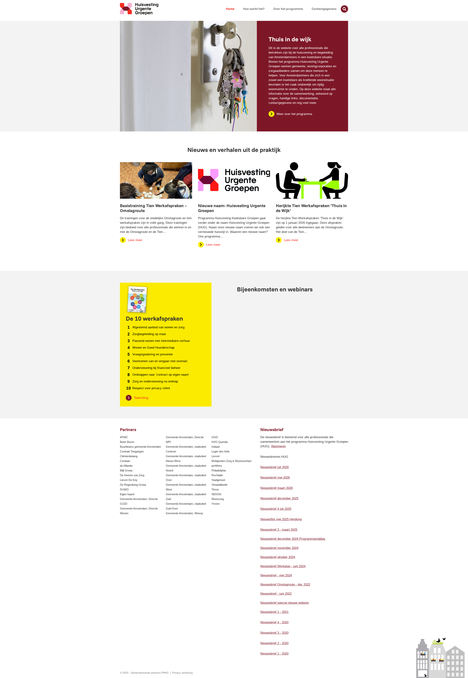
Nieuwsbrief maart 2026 (276, 488)
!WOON (216, 494)
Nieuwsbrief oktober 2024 (277, 557)
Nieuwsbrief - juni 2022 (276, 593)
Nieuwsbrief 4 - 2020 (274, 622)
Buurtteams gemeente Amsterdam (140, 446)
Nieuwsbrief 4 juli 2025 (275, 509)
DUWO (124, 489)
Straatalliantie (219, 484)
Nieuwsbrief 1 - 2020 (274, 653)
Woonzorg (218, 499)
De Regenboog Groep (133, 484)
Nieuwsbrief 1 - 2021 (274, 612)
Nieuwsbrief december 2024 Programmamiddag (292, 539)
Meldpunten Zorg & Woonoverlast (231, 460)
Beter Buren (127, 441)
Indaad (216, 446)
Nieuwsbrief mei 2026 (275, 477)
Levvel (215, 456)
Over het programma (288, 9)
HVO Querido (220, 441)
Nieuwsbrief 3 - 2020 (274, 632)
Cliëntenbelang (128, 456)
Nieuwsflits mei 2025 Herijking (281, 519)
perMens (217, 465)
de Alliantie (126, 465)
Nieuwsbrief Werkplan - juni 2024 (282, 566)
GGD (215, 437)
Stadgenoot (218, 479)
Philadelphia (219, 470)
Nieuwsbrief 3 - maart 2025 (278, 529)
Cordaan (125, 460)
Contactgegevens (324, 9)
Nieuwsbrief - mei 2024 (276, 575)
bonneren (279, 446)
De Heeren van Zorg (132, 475)
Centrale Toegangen (132, 451)
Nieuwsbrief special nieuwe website (284, 603)
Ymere (216, 503)
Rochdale (217, 475)
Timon (215, 489)
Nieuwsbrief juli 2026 (274, 467)
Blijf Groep (126, 470)
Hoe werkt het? (254, 9)
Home (230, 9)
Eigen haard (127, 494)
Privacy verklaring (182, 672)
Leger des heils (221, 451)
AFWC (124, 437)
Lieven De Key (128, 479)
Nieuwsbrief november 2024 (279, 548)
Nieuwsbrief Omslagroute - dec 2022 (285, 584)
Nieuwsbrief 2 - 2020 (274, 643)
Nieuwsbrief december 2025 (279, 498)
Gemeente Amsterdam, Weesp (184, 513)
